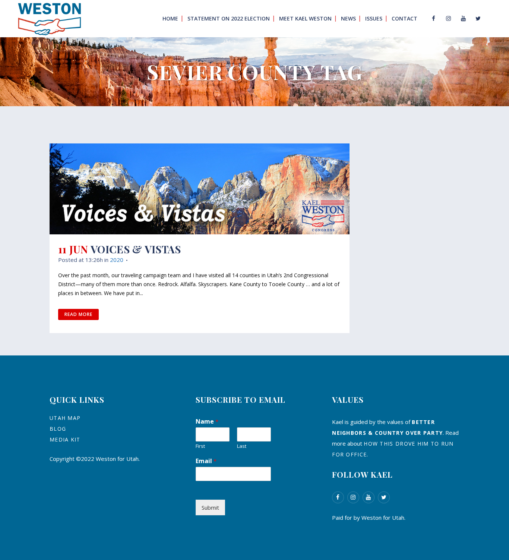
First (200, 446)
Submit (210, 507)
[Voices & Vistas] (200, 188)
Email (206, 461)
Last (241, 446)
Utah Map (65, 417)
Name (207, 421)
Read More (78, 314)
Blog (58, 428)
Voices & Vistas (136, 249)
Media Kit (65, 439)
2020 (116, 259)
